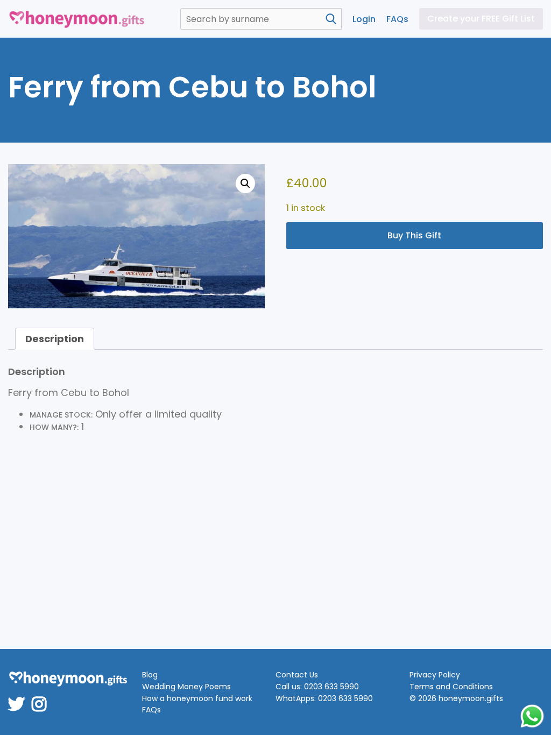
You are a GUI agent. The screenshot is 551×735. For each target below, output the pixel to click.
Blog (150, 675)
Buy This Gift (414, 235)
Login (364, 19)
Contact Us (297, 675)
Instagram (42, 696)
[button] (245, 183)
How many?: (54, 427)
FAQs (397, 19)
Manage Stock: (61, 414)
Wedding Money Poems (186, 686)
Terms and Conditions (451, 686)
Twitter (20, 696)
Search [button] (331, 18)
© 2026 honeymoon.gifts (456, 698)
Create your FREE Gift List (481, 18)
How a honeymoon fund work (197, 698)
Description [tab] (54, 338)
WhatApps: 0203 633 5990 (324, 698)
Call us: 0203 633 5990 (317, 686)
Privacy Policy (434, 675)
